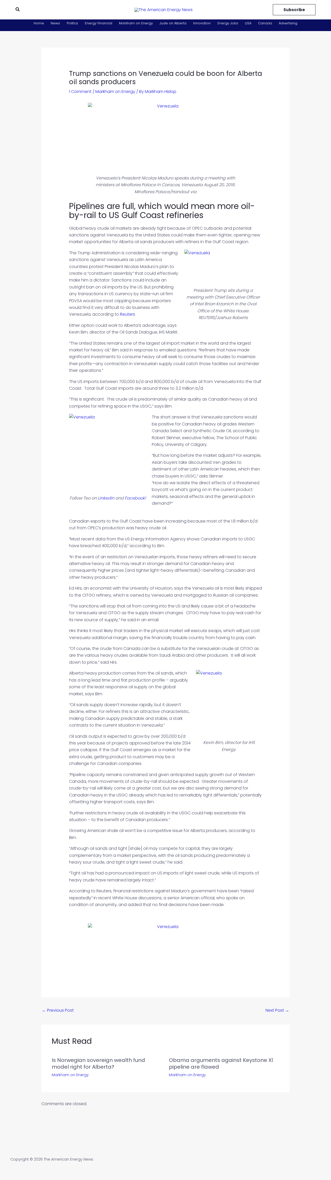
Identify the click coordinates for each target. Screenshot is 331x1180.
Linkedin (106, 498)
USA (248, 23)
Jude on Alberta (173, 23)
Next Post (277, 1010)
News (55, 23)
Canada (265, 23)
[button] (18, 9)
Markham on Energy (136, 23)
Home (39, 23)
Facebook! (135, 498)
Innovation (202, 23)
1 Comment (80, 92)
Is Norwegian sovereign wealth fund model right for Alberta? (98, 1063)
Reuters (127, 314)
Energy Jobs (227, 23)
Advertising (288, 23)
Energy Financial (98, 23)
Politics (72, 23)
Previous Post (58, 1010)
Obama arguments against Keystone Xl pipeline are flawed (221, 1063)
